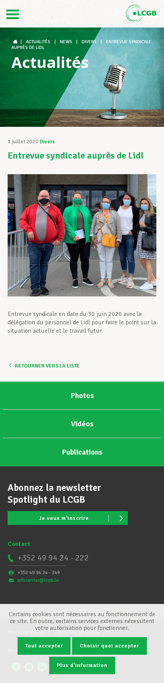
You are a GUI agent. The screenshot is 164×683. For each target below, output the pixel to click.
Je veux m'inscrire (64, 518)
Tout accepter (44, 646)
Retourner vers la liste (47, 366)
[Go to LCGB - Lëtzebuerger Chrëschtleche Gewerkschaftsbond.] (16, 42)
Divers (47, 141)
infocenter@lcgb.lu (38, 580)
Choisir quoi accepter (109, 646)
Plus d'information (82, 665)
